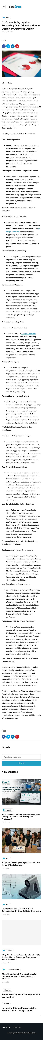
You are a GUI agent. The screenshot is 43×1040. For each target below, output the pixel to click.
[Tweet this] (8, 46)
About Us (17, 1027)
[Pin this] (17, 46)
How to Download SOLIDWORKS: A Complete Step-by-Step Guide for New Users (21, 910)
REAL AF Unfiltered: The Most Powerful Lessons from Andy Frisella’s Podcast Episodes (19, 976)
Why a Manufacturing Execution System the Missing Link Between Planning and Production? (21, 816)
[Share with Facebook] (4, 46)
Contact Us (6, 1027)
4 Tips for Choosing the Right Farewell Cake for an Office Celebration (21, 864)
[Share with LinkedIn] (13, 46)
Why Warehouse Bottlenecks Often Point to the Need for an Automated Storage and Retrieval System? (21, 957)
